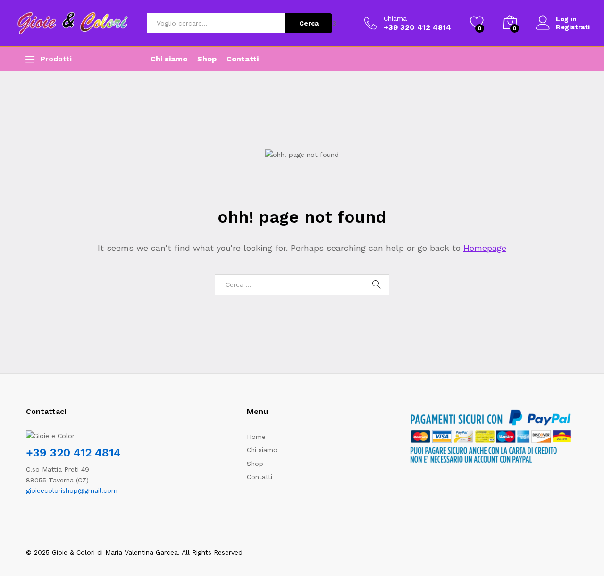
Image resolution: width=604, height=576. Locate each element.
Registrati (573, 27)
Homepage (484, 248)
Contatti (242, 59)
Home (256, 436)
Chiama (395, 18)
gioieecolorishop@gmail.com (71, 490)
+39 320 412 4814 (73, 452)
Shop (207, 59)
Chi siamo (169, 59)
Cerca (309, 23)
